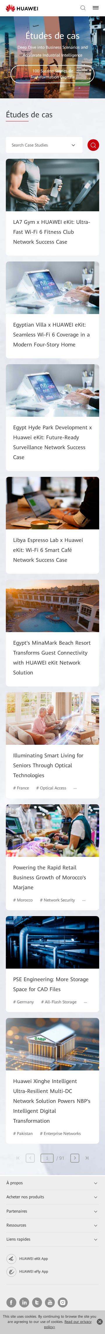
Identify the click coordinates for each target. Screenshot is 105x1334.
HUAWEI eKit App (33, 1259)
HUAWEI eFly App (33, 1272)
